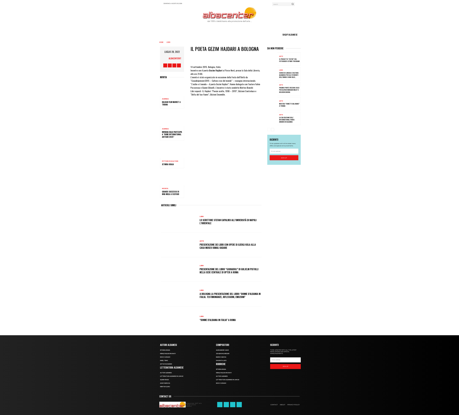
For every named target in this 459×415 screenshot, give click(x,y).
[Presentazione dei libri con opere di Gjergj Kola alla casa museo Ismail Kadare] (179, 245)
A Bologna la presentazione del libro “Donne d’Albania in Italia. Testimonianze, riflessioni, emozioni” (230, 295)
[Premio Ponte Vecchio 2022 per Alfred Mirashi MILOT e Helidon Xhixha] (272, 88)
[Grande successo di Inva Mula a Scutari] (172, 178)
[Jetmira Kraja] (172, 151)
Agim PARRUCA (165, 383)
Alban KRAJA (164, 380)
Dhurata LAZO (221, 360)
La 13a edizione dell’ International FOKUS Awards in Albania (286, 119)
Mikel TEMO (164, 360)
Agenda (165, 99)
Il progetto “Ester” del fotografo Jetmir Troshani (289, 60)
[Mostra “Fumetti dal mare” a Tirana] (272, 103)
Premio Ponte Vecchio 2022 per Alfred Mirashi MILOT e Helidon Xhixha (289, 89)
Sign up (284, 158)
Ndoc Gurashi (165, 357)
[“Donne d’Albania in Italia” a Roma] (179, 318)
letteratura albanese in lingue (171, 376)
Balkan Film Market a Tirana (171, 103)
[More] (246, 58)
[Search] (292, 4)
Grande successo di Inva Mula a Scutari (170, 193)
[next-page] (272, 129)
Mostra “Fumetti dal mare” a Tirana (289, 104)
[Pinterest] (232, 58)
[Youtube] (179, 65)
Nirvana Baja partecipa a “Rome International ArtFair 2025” (172, 134)
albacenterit (175, 58)
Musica (165, 188)
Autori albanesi (166, 373)
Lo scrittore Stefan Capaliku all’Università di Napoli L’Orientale (228, 221)
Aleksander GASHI (222, 350)
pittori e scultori (170, 161)
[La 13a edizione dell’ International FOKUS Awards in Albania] (272, 118)
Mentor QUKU (165, 386)
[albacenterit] (166, 58)
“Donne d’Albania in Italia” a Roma (218, 320)
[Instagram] (170, 65)
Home (161, 42)
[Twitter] (174, 65)
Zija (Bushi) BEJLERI (222, 353)
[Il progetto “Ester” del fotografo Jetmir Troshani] (272, 59)
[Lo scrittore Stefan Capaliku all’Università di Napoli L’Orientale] (179, 220)
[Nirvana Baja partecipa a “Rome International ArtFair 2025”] (172, 118)
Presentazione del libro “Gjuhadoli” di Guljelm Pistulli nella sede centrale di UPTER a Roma (229, 270)
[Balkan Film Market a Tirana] (172, 88)
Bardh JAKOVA (221, 357)
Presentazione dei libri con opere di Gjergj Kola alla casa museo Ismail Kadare (228, 246)
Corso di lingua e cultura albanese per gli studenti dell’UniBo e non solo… (288, 75)
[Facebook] (165, 65)
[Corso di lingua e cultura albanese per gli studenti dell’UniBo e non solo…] (272, 73)
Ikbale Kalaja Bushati (168, 353)
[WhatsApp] (239, 58)
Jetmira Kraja (168, 164)
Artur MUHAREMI (166, 364)
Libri (168, 42)
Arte (202, 241)
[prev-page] (268, 129)
